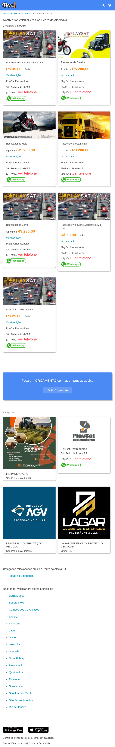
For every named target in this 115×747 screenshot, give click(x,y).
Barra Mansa (16, 595)
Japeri (12, 630)
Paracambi (15, 665)
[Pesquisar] (103, 5)
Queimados (16, 672)
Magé (12, 637)
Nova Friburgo (17, 658)
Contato (6, 743)
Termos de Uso (19, 743)
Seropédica (16, 686)
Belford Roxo (17, 602)
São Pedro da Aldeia (21, 700)
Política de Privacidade (39, 743)
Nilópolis (14, 651)
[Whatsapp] (29, 98)
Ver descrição (13, 75)
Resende (14, 679)
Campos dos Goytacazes (24, 609)
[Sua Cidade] (110, 5)
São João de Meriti (20, 693)
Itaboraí (13, 616)
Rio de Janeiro (17, 707)
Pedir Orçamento (57, 390)
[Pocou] (8, 7)
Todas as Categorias (21, 575)
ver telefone (27, 92)
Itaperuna (14, 623)
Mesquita (14, 644)
